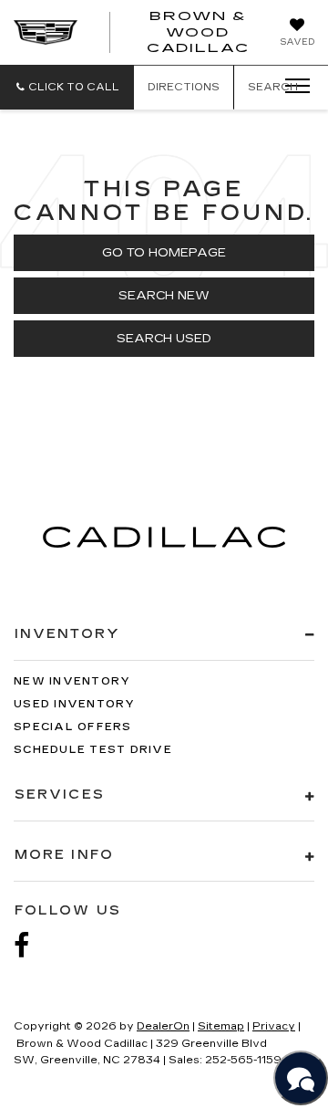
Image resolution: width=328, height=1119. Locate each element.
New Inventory (72, 681)
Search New (164, 295)
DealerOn (163, 1026)
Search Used (164, 338)
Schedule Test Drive (93, 750)
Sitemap (221, 1026)
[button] (67, 87)
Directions (184, 87)
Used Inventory (75, 704)
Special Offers (73, 727)
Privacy (273, 1026)
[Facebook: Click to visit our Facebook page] (31, 946)
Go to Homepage (164, 253)
